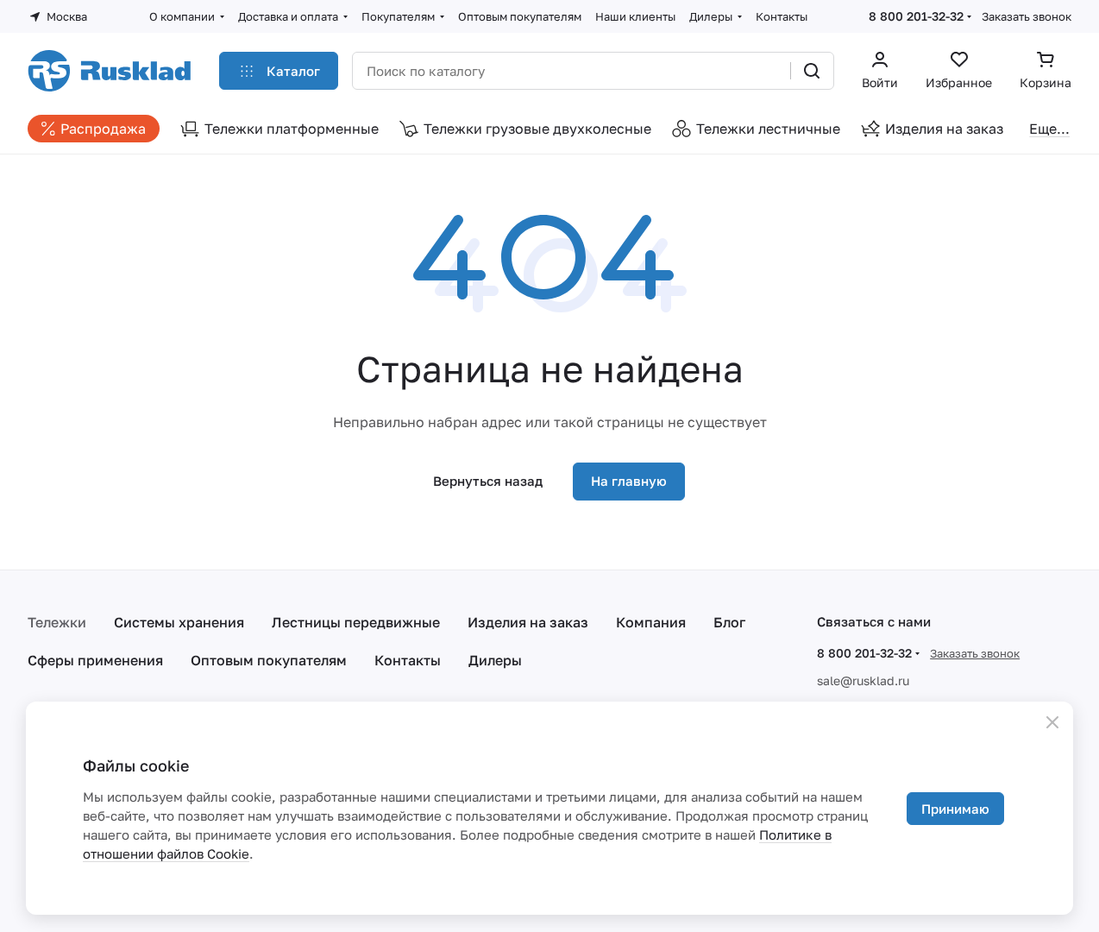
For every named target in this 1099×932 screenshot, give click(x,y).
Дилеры (495, 660)
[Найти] (811, 71)
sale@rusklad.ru (863, 680)
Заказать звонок (1026, 16)
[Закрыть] (1052, 722)
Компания (651, 622)
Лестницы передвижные (356, 622)
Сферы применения (95, 660)
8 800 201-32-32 (916, 16)
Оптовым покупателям (269, 660)
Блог (729, 622)
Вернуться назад (488, 480)
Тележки (57, 622)
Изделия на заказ (528, 622)
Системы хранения (179, 622)
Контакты (407, 660)
